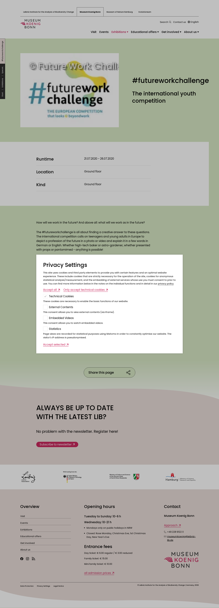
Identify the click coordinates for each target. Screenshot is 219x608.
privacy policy (166, 283)
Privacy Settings (65, 265)
